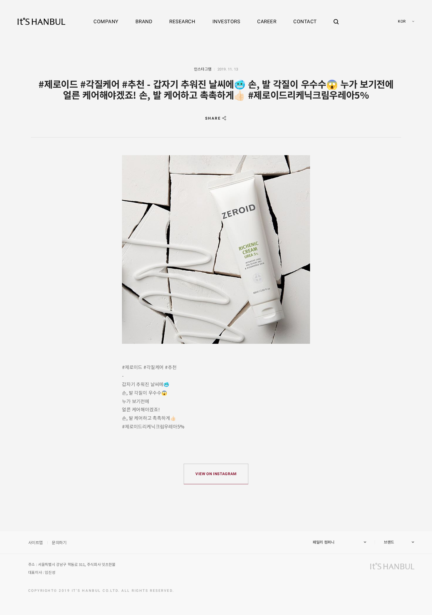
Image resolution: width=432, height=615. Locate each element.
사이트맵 (35, 542)
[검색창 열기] (336, 16)
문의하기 (59, 542)
